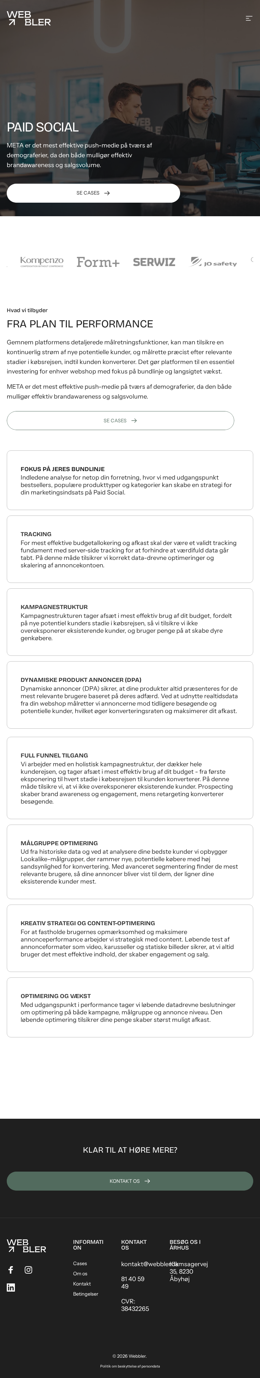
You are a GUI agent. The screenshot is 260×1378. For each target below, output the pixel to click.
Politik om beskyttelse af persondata (130, 1366)
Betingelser (85, 1294)
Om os (80, 1274)
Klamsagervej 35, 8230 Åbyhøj (189, 1271)
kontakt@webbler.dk (150, 1264)
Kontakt (82, 1284)
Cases (80, 1263)
